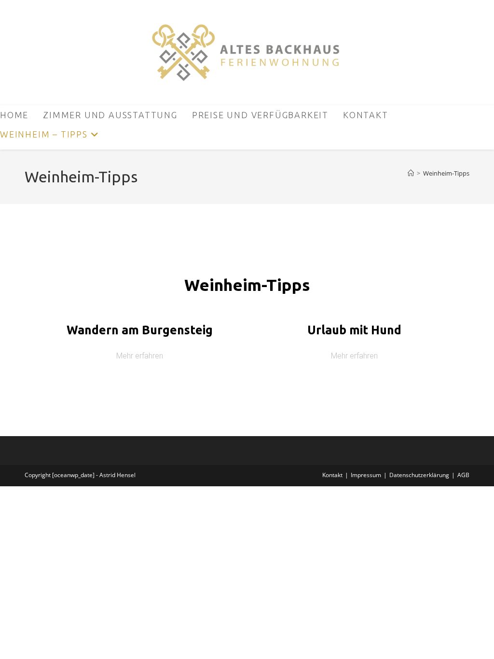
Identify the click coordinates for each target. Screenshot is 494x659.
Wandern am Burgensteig (140, 330)
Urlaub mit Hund (354, 330)
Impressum (366, 475)
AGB (463, 475)
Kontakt (332, 475)
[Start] (411, 173)
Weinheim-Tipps (446, 173)
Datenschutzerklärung (419, 475)
